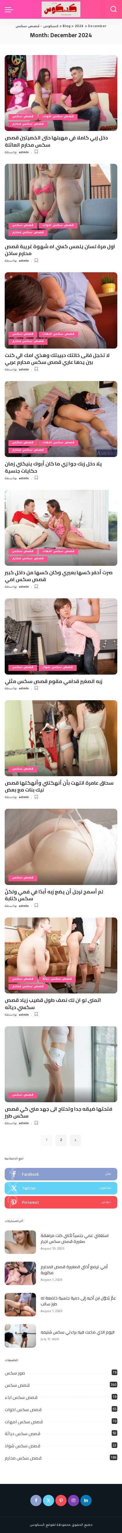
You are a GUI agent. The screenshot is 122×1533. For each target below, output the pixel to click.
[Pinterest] (61, 1202)
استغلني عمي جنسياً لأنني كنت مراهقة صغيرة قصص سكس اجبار (75, 1238)
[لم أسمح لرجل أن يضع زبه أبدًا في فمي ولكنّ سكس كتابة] (61, 847)
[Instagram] (73, 1500)
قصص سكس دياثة (57, 979)
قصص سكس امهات (58, 334)
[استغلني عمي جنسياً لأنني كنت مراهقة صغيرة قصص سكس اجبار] (20, 1242)
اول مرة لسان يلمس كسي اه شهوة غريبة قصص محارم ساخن (60, 250)
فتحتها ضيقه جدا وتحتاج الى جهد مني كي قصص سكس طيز (58, 1112)
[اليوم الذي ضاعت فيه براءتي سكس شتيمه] (20, 1336)
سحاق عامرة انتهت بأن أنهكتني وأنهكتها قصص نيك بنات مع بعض (59, 786)
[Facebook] (61, 1174)
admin (24, 152)
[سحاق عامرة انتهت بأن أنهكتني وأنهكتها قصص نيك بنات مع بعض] (61, 738)
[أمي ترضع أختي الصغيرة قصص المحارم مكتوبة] (20, 1273)
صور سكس (15, 1373)
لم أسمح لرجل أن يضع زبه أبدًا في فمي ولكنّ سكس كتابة (54, 895)
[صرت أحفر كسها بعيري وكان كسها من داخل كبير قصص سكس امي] (61, 528)
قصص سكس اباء (21, 1397)
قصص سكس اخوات (58, 116)
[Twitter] (61, 1188)
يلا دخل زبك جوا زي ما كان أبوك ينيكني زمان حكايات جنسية (53, 467)
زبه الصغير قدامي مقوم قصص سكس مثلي (53, 681)
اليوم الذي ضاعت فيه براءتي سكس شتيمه (77, 1332)
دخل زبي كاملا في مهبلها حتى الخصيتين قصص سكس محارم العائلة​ (56, 141)
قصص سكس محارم (28, 124)
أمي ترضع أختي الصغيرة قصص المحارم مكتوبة (74, 1270)
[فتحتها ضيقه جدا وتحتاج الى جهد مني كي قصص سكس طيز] (61, 1064)
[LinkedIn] (86, 1500)
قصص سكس (22, 116)
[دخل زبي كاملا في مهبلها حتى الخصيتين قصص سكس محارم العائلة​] (61, 93)
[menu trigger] (11, 9)
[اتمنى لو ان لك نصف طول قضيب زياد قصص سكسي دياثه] (61, 955)
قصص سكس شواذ (58, 667)
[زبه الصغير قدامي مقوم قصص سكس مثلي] (61, 636)
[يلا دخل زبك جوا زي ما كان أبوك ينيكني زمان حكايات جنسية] (61, 419)
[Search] (113, 9)
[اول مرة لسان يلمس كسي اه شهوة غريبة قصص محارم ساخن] (61, 202)
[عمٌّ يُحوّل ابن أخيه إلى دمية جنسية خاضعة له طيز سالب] (20, 1304)
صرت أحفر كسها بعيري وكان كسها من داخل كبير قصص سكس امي (59, 576)
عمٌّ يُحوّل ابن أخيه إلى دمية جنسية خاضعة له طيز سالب (78, 1301)
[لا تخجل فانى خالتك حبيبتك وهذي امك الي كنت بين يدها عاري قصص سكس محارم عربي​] (61, 310)
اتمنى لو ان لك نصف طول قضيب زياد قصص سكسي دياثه (53, 1003)
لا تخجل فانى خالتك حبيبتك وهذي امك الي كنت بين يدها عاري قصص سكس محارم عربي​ (57, 358)
